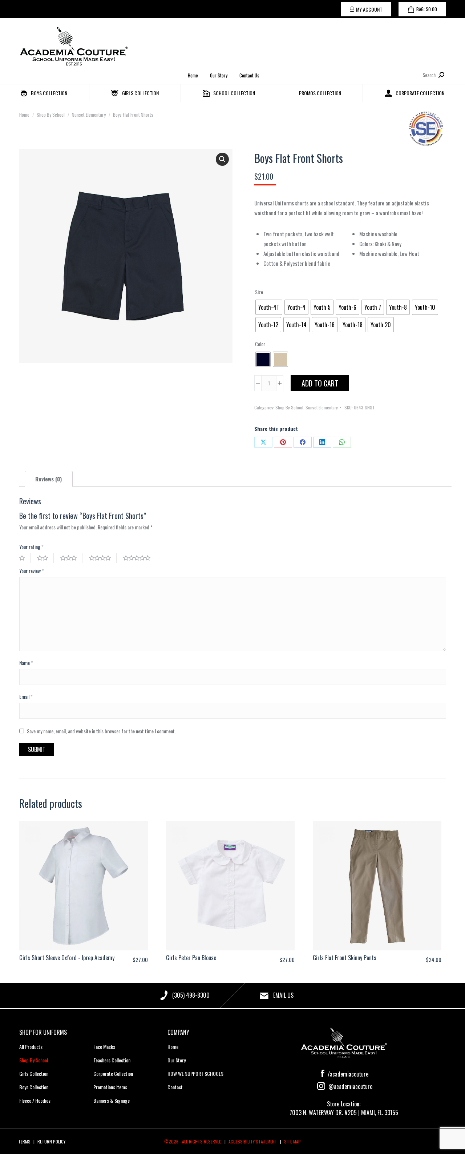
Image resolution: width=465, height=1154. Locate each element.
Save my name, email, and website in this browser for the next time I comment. (101, 731)
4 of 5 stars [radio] (103, 558)
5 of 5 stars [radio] (139, 558)
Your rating (31, 546)
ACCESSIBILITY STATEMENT (253, 1141)
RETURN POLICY (51, 1141)
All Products (31, 1046)
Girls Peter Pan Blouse (191, 957)
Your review (31, 570)
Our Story (218, 75)
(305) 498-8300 (191, 995)
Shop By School (289, 407)
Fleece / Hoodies (34, 1100)
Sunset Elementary (322, 407)
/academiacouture (347, 1074)
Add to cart (320, 383)
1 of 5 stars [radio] (25, 558)
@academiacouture (349, 1086)
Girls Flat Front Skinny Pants (344, 957)
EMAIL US (283, 995)
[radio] (269, 307)
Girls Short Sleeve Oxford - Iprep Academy (66, 957)
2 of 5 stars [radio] (45, 558)
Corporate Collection (113, 1073)
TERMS (24, 1141)
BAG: (426, 9)
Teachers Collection (111, 1060)
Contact (175, 1087)
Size (259, 292)
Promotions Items (110, 1087)
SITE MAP (292, 1141)
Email (26, 696)
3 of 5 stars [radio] (71, 558)
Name (26, 662)
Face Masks (104, 1046)
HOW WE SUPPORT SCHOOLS (195, 1073)
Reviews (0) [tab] (48, 479)
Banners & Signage (111, 1100)
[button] (222, 159)
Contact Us (249, 75)
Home (193, 75)
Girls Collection (33, 1073)
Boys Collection (33, 1087)
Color (260, 344)
